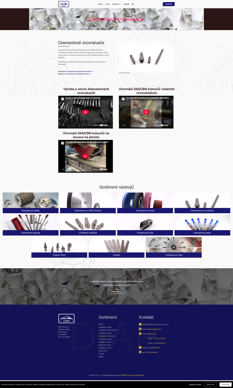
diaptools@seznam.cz (154, 329)
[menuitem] (133, 4)
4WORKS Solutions (127, 375)
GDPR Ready (139, 375)
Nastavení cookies (195, 384)
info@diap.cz (151, 334)
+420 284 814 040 (151, 352)
